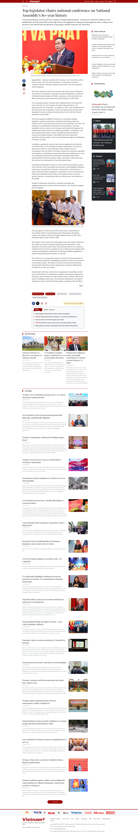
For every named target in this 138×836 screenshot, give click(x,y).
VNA (90, 818)
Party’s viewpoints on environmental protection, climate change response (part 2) (103, 108)
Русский (110, 1)
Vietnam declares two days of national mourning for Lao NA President (103, 56)
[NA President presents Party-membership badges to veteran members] (78, 505)
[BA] (110, 813)
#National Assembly (38, 294)
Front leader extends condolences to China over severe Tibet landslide (43, 479)
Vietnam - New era (49, 309)
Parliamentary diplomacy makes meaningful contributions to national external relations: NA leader (75, 358)
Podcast (99, 156)
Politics (25, 6)
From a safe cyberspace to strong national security (99, 177)
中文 (106, 1)
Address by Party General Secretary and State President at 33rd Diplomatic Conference (103, 75)
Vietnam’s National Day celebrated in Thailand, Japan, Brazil (43, 438)
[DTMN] (99, 813)
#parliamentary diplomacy (40, 297)
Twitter (24, 85)
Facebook (24, 81)
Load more (55, 802)
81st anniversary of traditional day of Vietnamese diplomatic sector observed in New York (41, 542)
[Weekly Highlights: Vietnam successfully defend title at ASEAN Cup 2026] (111, 163)
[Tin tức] (51, 813)
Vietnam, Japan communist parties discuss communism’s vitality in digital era (39, 701)
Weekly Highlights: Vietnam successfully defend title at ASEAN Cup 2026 (99, 163)
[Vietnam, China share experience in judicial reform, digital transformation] (78, 765)
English (92, 1)
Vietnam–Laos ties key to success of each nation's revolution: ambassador (41, 460)
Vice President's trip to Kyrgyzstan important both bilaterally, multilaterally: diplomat (42, 416)
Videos (98, 121)
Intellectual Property (55, 818)
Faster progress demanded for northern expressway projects (52, 314)
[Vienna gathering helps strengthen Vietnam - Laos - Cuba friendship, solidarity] (78, 626)
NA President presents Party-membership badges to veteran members (43, 501)
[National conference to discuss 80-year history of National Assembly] (33, 343)
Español (102, 1)
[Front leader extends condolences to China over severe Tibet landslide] (78, 483)
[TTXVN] (37, 813)
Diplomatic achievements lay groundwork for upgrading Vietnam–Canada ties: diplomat (102, 37)
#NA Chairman (50, 294)
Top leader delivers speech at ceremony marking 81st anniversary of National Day (43, 600)
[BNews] (58, 813)
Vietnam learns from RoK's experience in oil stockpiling (44, 662)
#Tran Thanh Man (62, 294)
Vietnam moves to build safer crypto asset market (49, 320)
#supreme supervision (75, 294)
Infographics (99, 84)
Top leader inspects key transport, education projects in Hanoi (58, 323)
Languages (84, 818)
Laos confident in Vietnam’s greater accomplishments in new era (44, 740)
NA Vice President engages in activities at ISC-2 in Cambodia (42, 560)
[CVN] (88, 813)
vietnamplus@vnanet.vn (60, 829)
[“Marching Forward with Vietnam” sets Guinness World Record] (104, 131)
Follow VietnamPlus (69, 303)
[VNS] (76, 813)
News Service (96, 818)
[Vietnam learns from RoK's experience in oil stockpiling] (78, 667)
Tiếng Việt (86, 1)
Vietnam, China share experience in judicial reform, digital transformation (42, 761)
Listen (97, 168)
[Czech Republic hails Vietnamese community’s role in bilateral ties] (78, 527)
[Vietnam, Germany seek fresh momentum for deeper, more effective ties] (78, 685)
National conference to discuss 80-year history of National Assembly (32, 355)
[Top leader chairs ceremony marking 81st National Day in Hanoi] (78, 645)
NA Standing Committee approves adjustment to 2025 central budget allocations (55, 355)
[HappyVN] (27, 813)
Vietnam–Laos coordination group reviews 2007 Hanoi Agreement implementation (43, 396)
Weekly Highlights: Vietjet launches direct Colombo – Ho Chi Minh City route (99, 191)
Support (77, 818)
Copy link (24, 93)
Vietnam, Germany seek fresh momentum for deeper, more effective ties (43, 681)
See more (28, 391)
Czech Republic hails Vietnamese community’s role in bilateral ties (43, 524)
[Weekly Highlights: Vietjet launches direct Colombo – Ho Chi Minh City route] (111, 191)
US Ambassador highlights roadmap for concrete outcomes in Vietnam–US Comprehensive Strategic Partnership (42, 579)
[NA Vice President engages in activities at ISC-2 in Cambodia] (78, 564)
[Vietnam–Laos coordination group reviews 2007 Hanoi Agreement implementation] (78, 399)
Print (24, 89)
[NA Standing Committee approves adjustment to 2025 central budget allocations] (55, 343)
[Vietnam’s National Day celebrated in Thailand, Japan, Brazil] (78, 442)
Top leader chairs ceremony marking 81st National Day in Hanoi (43, 641)
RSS (72, 818)
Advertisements (106, 818)
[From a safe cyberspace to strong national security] (111, 178)
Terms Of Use (65, 818)
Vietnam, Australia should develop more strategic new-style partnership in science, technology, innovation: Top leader (103, 47)
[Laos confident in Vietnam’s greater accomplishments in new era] (78, 744)
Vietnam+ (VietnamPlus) (35, 1)
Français (97, 1)
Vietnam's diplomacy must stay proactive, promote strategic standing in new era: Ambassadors (104, 66)
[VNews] (44, 813)
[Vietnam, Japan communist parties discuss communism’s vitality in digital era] (78, 705)
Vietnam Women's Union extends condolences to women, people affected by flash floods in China (44, 722)
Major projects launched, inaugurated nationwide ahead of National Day (56, 325)
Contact (52, 820)
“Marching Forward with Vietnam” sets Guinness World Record (58, 317)
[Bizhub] (66, 813)
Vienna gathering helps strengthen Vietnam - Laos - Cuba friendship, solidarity (42, 623)
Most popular (99, 31)
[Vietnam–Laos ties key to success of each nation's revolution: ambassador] (78, 464)
